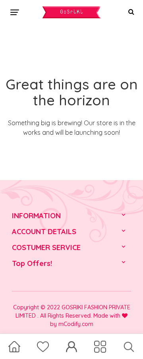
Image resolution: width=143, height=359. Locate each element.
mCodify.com (75, 324)
